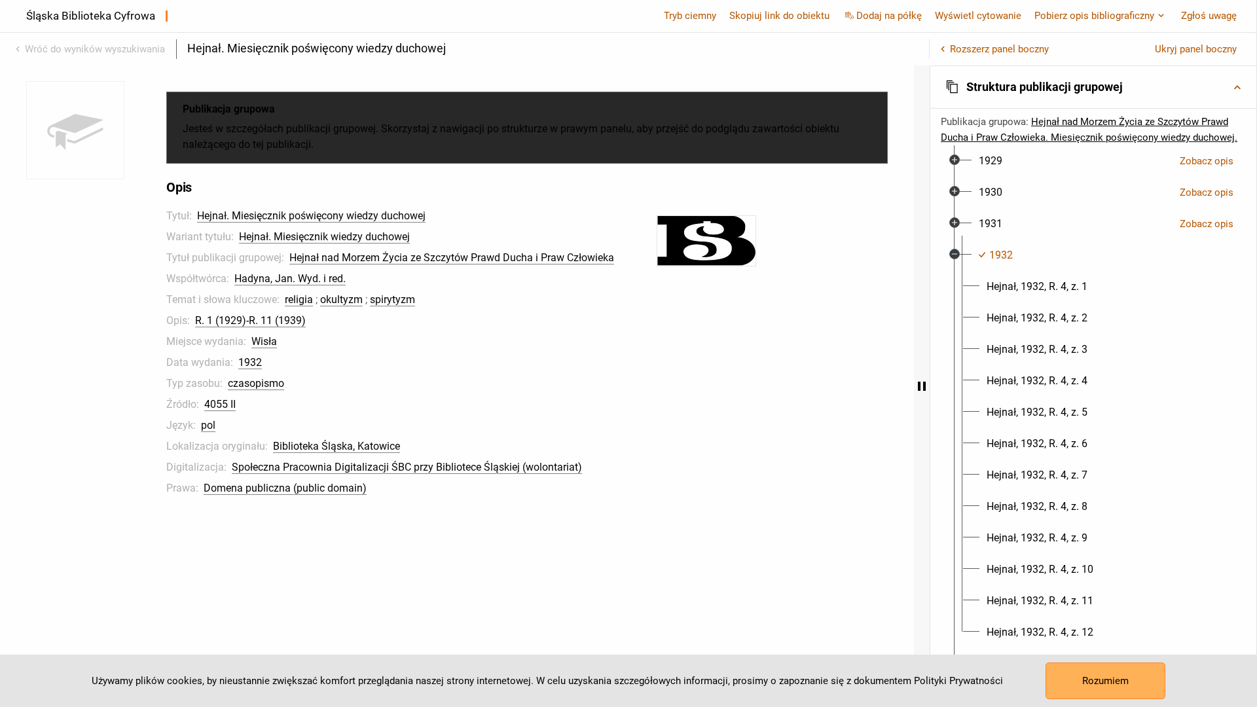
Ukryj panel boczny (1196, 49)
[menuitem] (990, 161)
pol (208, 425)
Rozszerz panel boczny (999, 49)
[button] (1093, 87)
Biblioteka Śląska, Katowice (336, 446)
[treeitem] (1093, 161)
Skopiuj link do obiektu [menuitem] (779, 16)
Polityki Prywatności (958, 681)
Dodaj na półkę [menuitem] (889, 16)
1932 (250, 362)
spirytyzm (392, 299)
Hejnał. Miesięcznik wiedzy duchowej (324, 236)
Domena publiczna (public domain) (285, 488)
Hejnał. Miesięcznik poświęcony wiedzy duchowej (311, 215)
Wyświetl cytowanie (978, 16)
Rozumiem (1105, 681)
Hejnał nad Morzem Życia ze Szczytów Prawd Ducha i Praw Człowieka (451, 257)
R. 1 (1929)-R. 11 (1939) (250, 320)
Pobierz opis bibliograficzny (1094, 16)
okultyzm (341, 299)
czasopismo (256, 383)
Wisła (264, 341)
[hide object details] (922, 386)
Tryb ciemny (690, 16)
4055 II (220, 404)
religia (299, 299)
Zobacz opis (1206, 161)
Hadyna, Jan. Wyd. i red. (290, 278)
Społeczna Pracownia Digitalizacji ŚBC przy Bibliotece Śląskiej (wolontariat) (407, 467)
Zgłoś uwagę (1209, 16)
